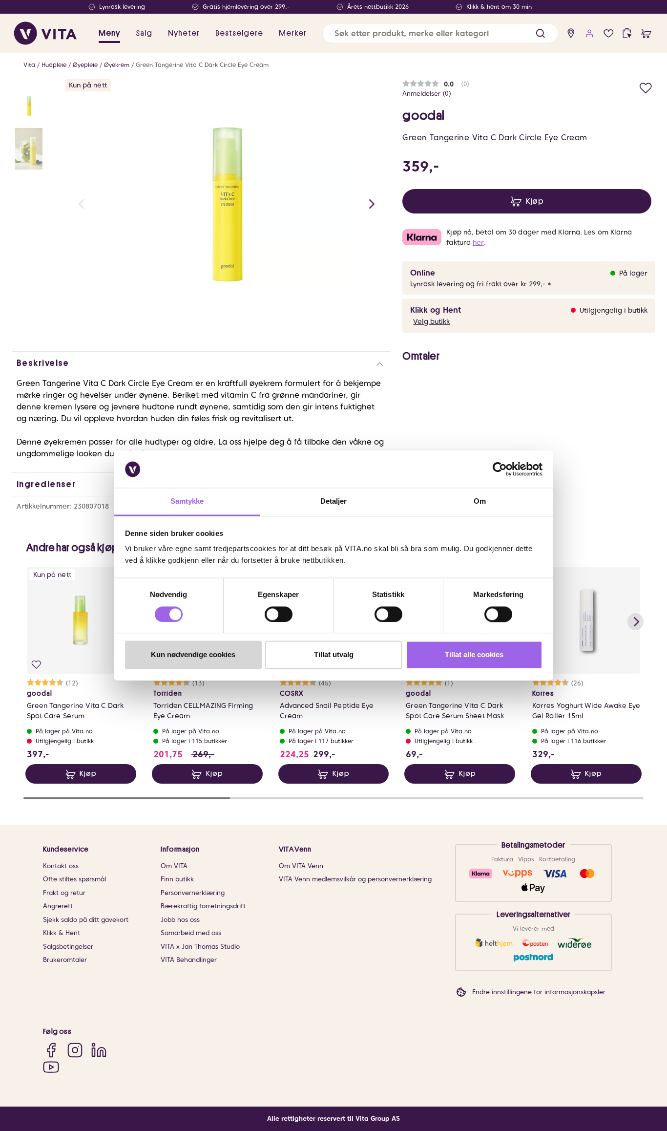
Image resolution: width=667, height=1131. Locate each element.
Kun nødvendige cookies (193, 655)
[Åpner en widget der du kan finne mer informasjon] (629, 1089)
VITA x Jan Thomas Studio (200, 946)
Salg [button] (144, 33)
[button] (540, 33)
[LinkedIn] (99, 1050)
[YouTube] (51, 1066)
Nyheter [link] (184, 33)
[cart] (646, 33)
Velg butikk (431, 321)
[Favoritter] (608, 33)
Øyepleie (85, 64)
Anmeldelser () (426, 93)
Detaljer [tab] (333, 501)
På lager (633, 273)
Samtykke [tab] (187, 501)
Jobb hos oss (180, 919)
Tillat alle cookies (474, 655)
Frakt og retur (64, 892)
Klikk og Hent (435, 310)
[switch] (278, 614)
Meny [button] (109, 33)
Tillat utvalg (334, 655)
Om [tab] (480, 501)
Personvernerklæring (193, 892)
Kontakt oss (61, 866)
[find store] (571, 33)
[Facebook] (51, 1050)
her (478, 242)
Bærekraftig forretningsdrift (203, 906)
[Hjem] (45, 33)
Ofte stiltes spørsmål (74, 879)
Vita (29, 64)
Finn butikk (177, 879)
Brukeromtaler (65, 959)
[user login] (589, 33)
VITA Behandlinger (189, 959)
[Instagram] (75, 1050)
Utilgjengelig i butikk (613, 310)
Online (422, 272)
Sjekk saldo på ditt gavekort (85, 919)
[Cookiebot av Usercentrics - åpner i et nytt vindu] (499, 469)
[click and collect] (627, 33)
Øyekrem (116, 64)
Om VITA (174, 866)
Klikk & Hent (61, 933)
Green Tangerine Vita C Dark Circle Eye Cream (202, 64)
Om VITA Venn (301, 866)
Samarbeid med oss (191, 933)
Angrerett (58, 906)
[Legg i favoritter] (645, 86)
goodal (423, 115)
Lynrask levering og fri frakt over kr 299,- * (480, 284)
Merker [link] (293, 33)
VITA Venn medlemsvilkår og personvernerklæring (355, 879)
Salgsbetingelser (68, 946)
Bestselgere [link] (239, 33)
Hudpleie (54, 64)
